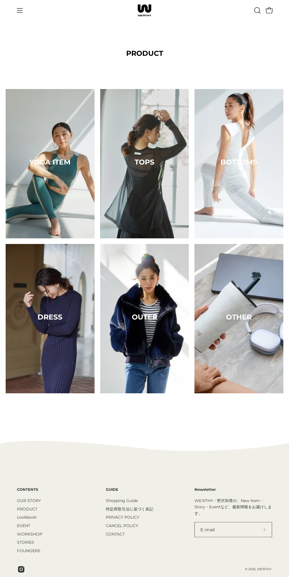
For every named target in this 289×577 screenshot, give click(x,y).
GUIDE (112, 489)
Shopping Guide (122, 500)
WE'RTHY (264, 569)
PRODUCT (27, 508)
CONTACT (115, 533)
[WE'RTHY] (144, 10)
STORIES (25, 542)
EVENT (23, 525)
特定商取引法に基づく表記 (129, 508)
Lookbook (26, 517)
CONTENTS (27, 489)
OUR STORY (29, 500)
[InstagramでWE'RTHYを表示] (20, 569)
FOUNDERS (28, 550)
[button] (257, 10)
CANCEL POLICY (122, 525)
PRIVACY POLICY (122, 517)
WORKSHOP (29, 533)
